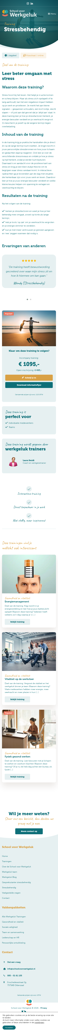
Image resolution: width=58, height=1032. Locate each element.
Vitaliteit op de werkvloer (19, 679)
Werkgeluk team (9, 872)
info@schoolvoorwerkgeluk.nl (21, 969)
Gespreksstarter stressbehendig (16, 882)
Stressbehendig (9, 887)
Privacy (43, 1008)
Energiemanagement (17, 601)
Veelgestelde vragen (11, 893)
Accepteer (9, 1028)
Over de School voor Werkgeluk (16, 866)
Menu (53, 13)
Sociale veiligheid (10, 927)
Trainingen (6, 861)
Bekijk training (17, 622)
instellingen (39, 1022)
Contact (5, 898)
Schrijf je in (30, 378)
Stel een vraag (14, 962)
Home (5, 856)
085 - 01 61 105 (14, 975)
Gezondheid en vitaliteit (12, 922)
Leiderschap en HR (10, 937)
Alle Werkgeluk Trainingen (14, 916)
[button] (27, 299)
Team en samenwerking (13, 932)
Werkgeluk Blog (9, 877)
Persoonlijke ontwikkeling (13, 943)
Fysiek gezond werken (17, 756)
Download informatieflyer (29, 385)
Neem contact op (29, 831)
